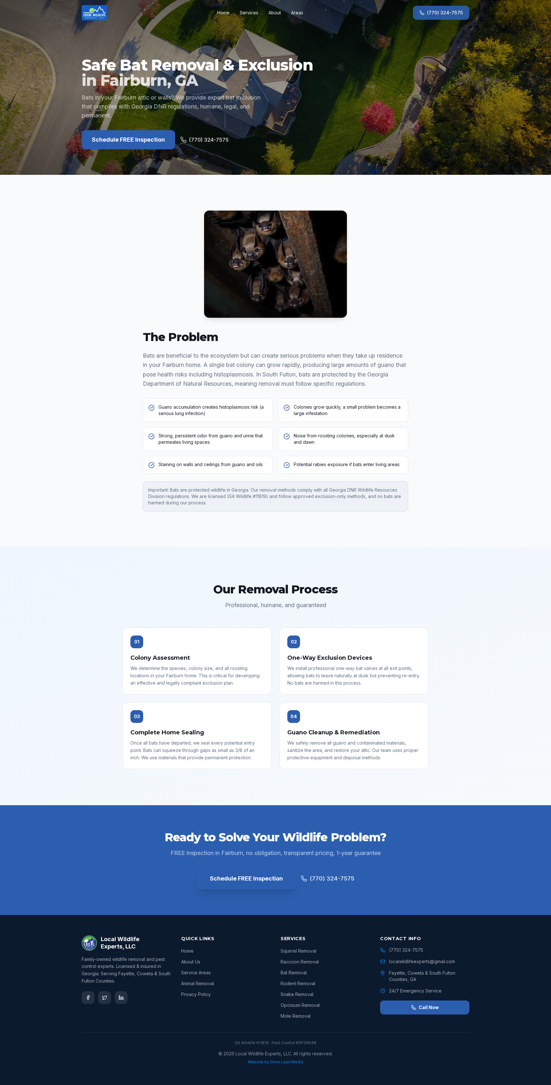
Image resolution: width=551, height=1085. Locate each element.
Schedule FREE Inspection (128, 139)
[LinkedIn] (121, 997)
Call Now (429, 1007)
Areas (297, 12)
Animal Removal (197, 983)
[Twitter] (104, 997)
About (274, 12)
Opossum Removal (300, 1005)
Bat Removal (294, 972)
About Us (190, 961)
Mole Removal (296, 1016)
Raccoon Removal (300, 961)
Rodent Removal (298, 983)
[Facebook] (88, 997)
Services (249, 12)
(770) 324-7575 (445, 12)
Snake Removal (297, 994)
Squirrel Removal (298, 951)
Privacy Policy (196, 994)
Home (223, 12)
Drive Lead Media (286, 1061)
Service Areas (196, 972)
